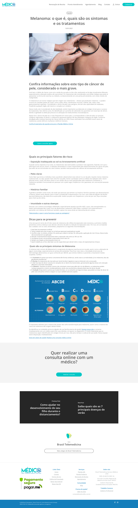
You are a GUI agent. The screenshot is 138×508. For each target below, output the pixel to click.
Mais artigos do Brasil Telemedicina (69, 451)
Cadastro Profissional (106, 491)
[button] (45, 143)
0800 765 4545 (81, 492)
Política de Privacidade (56, 479)
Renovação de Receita (81, 477)
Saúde (69, 13)
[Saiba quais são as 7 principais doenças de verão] (93, 407)
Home (56, 472)
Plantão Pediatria (81, 474)
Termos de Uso (56, 477)
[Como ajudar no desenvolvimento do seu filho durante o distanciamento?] (44, 407)
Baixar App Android (56, 482)
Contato (56, 474)
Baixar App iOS (56, 484)
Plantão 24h (81, 472)
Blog (81, 485)
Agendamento (81, 479)
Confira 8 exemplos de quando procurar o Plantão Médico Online (51, 124)
